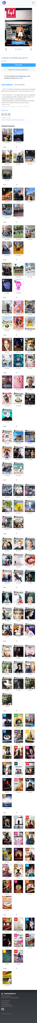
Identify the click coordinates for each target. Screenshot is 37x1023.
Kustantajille (6, 1004)
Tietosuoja (5, 1002)
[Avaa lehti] (7, 134)
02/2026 (20, 78)
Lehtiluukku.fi (10, 993)
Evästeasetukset (7, 1006)
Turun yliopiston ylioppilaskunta (16, 120)
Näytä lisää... (5, 110)
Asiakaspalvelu (6, 996)
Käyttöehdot (5, 1001)
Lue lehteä (18, 65)
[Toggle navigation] (33, 2)
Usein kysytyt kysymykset (10, 997)
